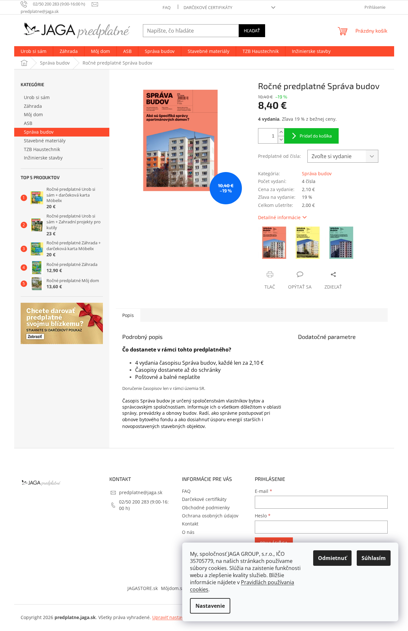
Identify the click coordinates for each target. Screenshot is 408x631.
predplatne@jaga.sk (140, 492)
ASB (28, 123)
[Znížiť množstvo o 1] (281, 139)
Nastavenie (210, 605)
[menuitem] (33, 51)
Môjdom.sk (172, 588)
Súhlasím (374, 558)
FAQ (167, 7)
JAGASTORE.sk (142, 588)
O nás (188, 532)
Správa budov (39, 132)
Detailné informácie (279, 217)
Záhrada (33, 106)
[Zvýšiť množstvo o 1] (281, 132)
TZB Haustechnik (42, 149)
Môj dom (33, 114)
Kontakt (190, 524)
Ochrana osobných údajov (210, 516)
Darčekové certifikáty (208, 7)
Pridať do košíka (316, 135)
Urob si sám (37, 97)
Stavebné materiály (44, 140)
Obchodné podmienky (206, 507)
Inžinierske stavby (43, 158)
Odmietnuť (332, 558)
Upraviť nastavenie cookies (181, 617)
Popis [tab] (128, 315)
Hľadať (252, 30)
